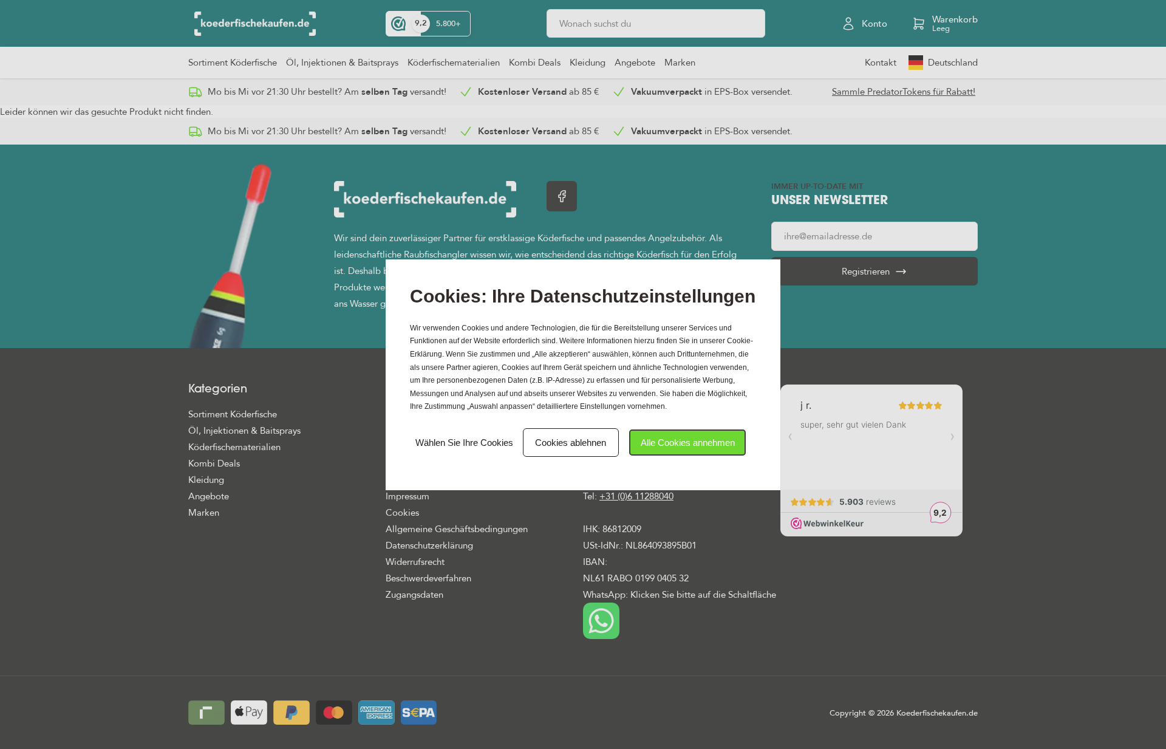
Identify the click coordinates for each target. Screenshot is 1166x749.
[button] (687, 442)
